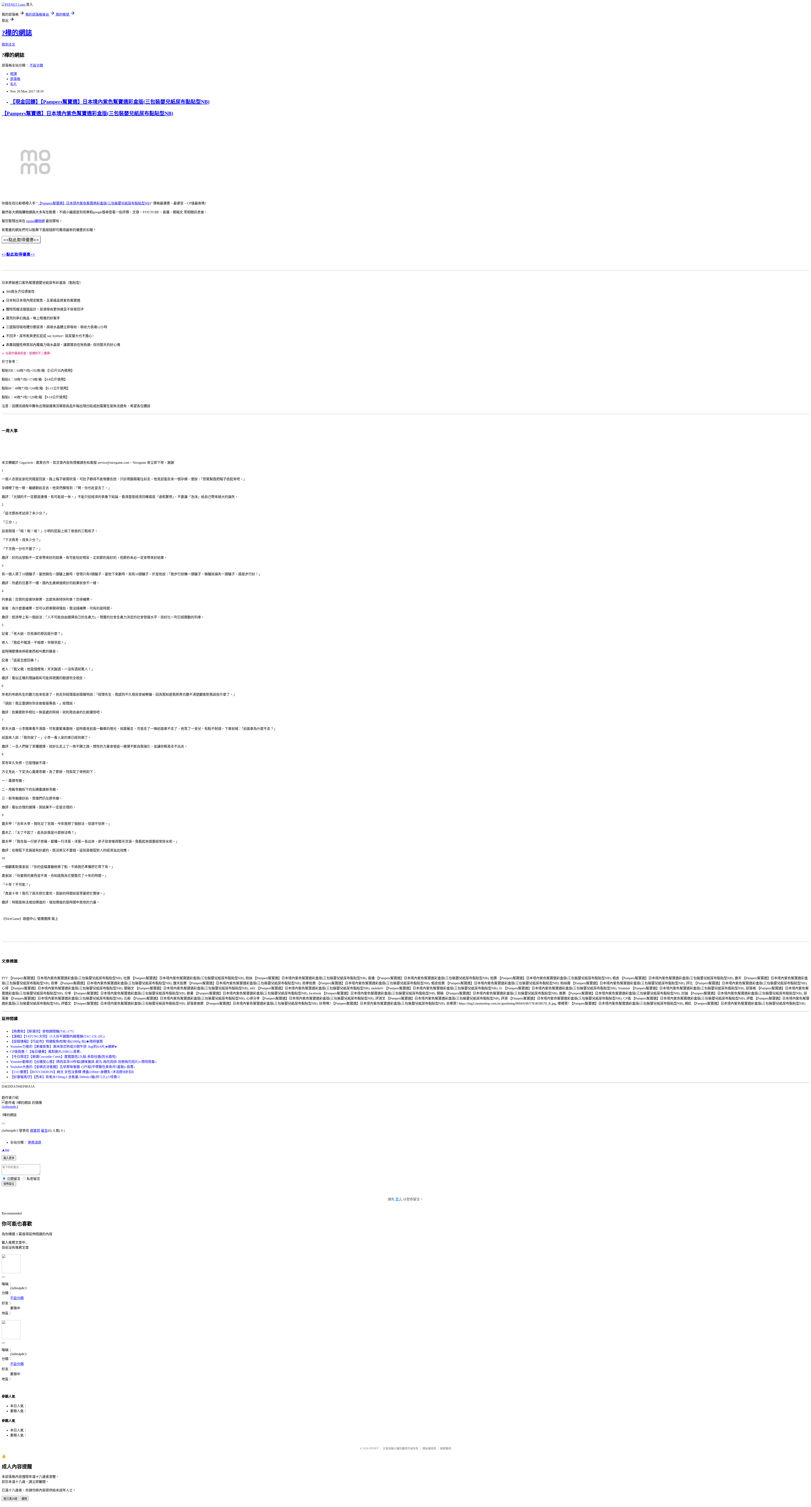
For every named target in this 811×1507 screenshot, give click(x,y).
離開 (24, 1498)
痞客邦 (35, 1130)
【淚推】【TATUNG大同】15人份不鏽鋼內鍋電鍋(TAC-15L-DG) (57, 1036)
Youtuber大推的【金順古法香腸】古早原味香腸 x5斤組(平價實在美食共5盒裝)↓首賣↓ (72, 1067)
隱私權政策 (429, 1448)
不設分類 (36, 65)
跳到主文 (8, 44)
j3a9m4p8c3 (10, 1106)
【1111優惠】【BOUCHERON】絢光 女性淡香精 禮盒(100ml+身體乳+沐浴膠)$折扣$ (72, 1072)
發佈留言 (8, 1183)
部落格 (15, 79)
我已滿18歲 (10, 1498)
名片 (13, 84)
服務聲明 (445, 1448)
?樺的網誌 (17, 33)
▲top (5, 1150)
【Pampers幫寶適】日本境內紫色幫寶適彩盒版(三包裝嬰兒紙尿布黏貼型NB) (87, 113)
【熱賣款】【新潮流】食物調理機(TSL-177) (41, 1031)
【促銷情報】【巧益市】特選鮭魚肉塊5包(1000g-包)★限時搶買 (56, 1041)
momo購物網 (35, 221)
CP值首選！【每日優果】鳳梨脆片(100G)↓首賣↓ (46, 1051)
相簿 (13, 74)
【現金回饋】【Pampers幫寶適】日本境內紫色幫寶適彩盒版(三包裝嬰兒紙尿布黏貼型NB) (110, 102)
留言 (44, 1130)
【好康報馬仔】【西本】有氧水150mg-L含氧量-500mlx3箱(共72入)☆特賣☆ (65, 1077)
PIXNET (374, 1448)
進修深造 (34, 1142)
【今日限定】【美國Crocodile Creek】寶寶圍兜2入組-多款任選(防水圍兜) (63, 1056)
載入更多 (8, 1158)
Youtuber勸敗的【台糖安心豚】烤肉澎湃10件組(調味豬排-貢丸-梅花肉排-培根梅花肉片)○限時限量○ (83, 1062)
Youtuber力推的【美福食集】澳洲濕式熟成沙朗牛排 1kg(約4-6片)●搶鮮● (63, 1046)
